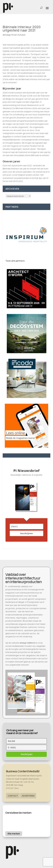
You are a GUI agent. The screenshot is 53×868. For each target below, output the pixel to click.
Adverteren (28, 795)
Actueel (21, 34)
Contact (13, 795)
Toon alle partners (15, 260)
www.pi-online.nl (27, 642)
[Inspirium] (27, 235)
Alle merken (13, 833)
